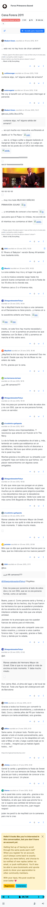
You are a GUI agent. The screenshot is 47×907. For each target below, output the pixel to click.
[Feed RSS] (3, 23)
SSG (6, 249)
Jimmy (7, 765)
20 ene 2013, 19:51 (17, 426)
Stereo (7, 790)
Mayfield (7, 351)
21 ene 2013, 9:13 (24, 729)
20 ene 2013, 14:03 (27, 268)
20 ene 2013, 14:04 (17, 304)
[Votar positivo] (30, 66)
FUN (6, 703)
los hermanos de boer (12, 378)
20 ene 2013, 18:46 (27, 351)
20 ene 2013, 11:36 (30, 90)
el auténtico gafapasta (13, 423)
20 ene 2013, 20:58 (27, 544)
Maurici (7, 268)
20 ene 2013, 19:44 (17, 401)
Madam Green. (10, 41)
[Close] (42, 836)
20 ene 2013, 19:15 (17, 381)
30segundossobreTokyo (13, 301)
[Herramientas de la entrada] (43, 66)
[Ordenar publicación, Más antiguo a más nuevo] (5, 30)
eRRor (6, 729)
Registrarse (9, 886)
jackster (7, 544)
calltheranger (9, 73)
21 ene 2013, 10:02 (26, 790)
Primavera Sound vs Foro (11, 20)
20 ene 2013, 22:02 (17, 652)
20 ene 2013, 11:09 (31, 73)
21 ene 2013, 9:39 (25, 765)
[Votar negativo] (39, 66)
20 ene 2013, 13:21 (32, 110)
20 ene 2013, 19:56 (17, 482)
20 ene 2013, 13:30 (24, 249)
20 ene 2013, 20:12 (17, 516)
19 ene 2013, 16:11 (31, 41)
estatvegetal (9, 90)
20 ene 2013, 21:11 (23, 564)
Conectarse (21, 886)
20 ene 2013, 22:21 (24, 703)
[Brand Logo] (5, 6)
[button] (3, 903)
